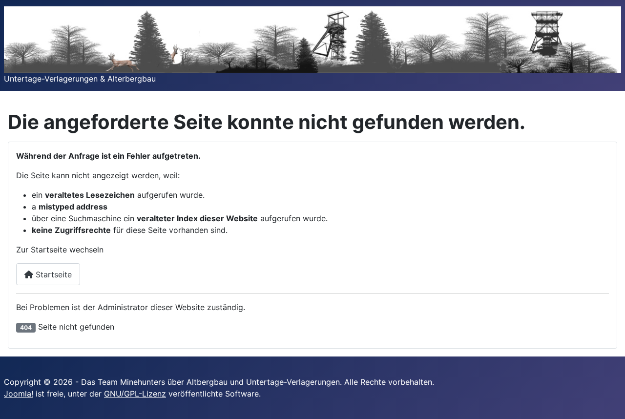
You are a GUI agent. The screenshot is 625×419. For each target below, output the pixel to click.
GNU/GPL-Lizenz (135, 393)
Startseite (52, 274)
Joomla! (18, 393)
